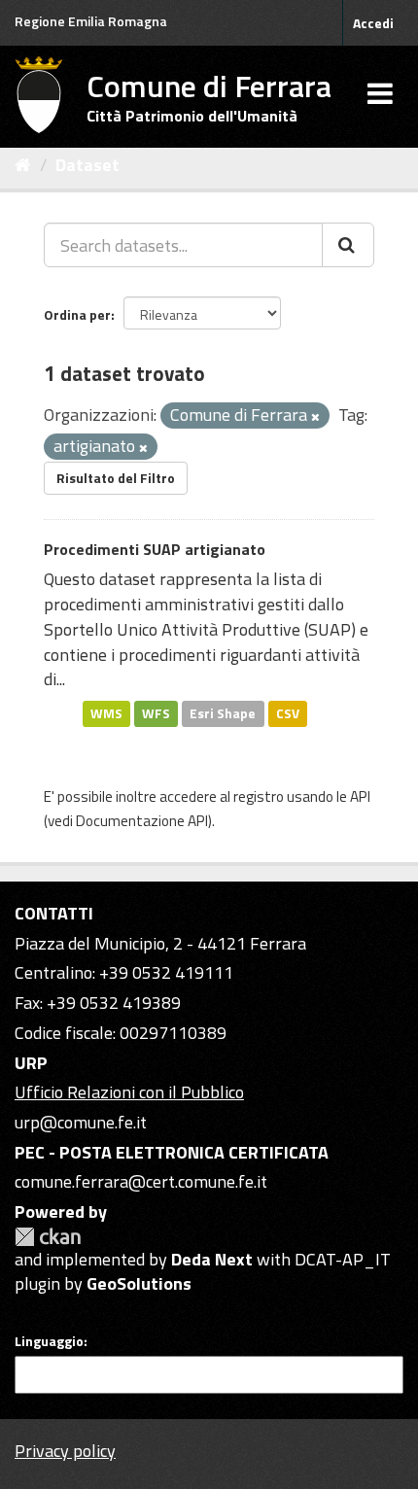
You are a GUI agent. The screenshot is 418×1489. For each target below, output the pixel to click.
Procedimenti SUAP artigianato (154, 549)
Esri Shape (223, 713)
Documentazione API (142, 821)
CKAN (48, 1237)
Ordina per (77, 314)
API (360, 796)
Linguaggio (49, 1341)
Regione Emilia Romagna (91, 21)
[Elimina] (315, 417)
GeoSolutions (139, 1283)
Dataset (87, 165)
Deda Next (212, 1259)
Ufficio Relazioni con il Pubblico (129, 1092)
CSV (287, 713)
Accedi (373, 23)
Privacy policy (65, 1450)
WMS (106, 713)
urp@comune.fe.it (81, 1122)
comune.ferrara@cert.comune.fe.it (141, 1181)
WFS (156, 713)
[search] (348, 245)
